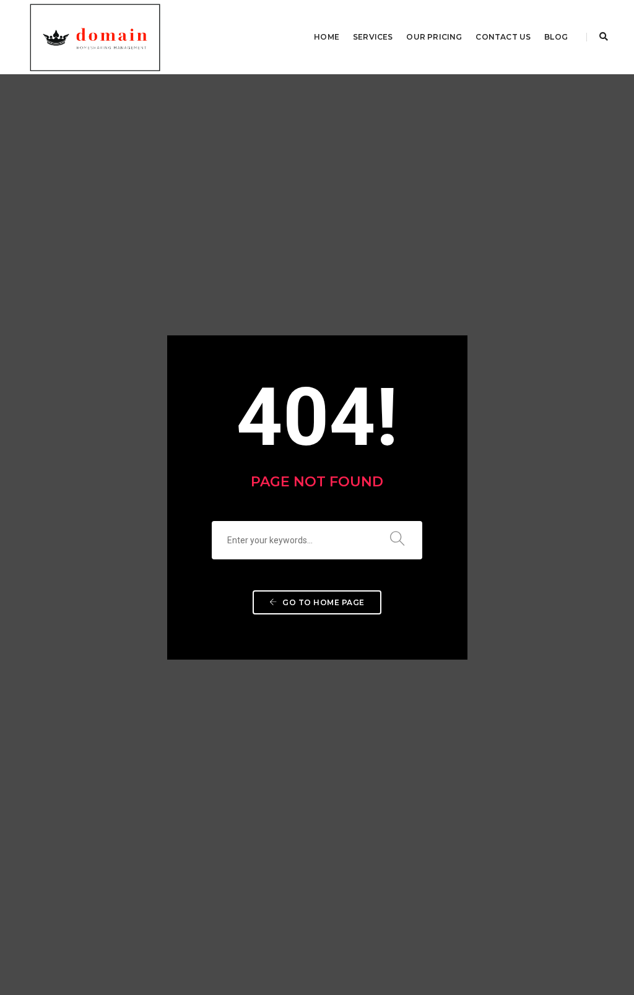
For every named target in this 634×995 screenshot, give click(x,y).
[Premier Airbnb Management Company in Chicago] (94, 36)
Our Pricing (434, 36)
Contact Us (503, 36)
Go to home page (322, 602)
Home (326, 36)
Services (373, 36)
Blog (556, 36)
